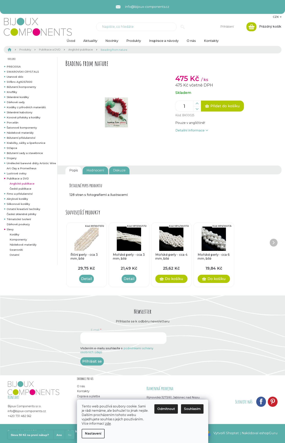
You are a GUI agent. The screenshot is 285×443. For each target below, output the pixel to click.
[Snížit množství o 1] (197, 109)
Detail (86, 279)
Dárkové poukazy (18, 224)
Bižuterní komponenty (21, 86)
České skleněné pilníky (21, 214)
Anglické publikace (22, 183)
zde (108, 423)
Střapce (12, 147)
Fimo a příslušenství (20, 193)
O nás (81, 386)
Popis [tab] (73, 170)
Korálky (14, 234)
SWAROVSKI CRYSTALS (23, 71)
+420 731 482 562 (19, 416)
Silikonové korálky (18, 203)
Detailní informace (189, 130)
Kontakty (83, 391)
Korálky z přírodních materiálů (26, 107)
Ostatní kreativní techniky (23, 209)
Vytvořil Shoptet (226, 433)
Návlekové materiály (20, 132)
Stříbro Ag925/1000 (19, 81)
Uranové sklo (15, 76)
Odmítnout (166, 409)
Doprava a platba (88, 396)
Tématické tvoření (19, 219)
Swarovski (16, 249)
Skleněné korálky (18, 97)
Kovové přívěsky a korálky (23, 117)
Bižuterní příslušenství (21, 137)
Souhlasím (192, 409)
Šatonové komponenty (22, 127)
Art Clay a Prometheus (21, 168)
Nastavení (93, 433)
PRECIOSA (14, 66)
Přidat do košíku (225, 106)
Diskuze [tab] (119, 170)
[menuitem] (71, 41)
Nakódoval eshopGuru (260, 433)
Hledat (182, 27)
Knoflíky (12, 92)
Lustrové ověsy (16, 173)
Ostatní (14, 254)
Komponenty (18, 239)
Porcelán (12, 122)
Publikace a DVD (18, 178)
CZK (276, 17)
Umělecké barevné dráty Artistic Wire (31, 163)
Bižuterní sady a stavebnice (25, 153)
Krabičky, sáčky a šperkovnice (26, 142)
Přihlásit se (92, 361)
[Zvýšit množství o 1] (197, 103)
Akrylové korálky (17, 198)
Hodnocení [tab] (95, 170)
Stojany (11, 158)
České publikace (20, 188)
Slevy (10, 229)
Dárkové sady (16, 102)
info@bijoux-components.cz (27, 411)
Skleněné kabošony (19, 112)
